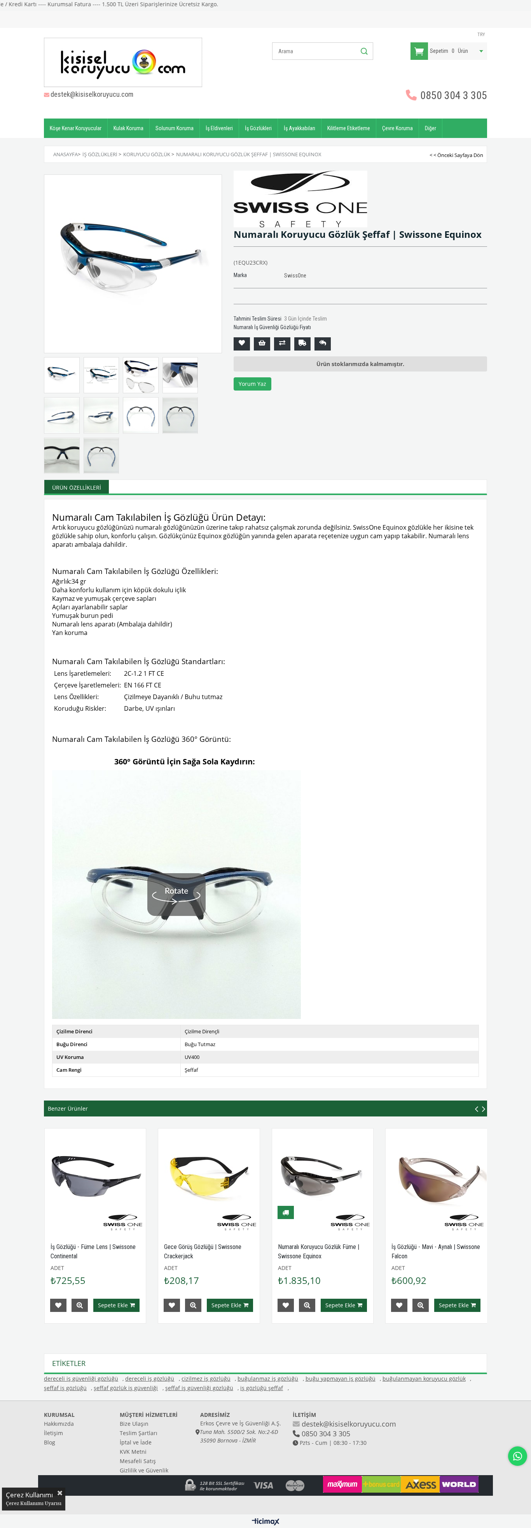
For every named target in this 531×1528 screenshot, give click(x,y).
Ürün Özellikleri (76, 487)
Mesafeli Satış (138, 1461)
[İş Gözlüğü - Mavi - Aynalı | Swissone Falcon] (436, 1179)
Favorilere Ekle (58, 1305)
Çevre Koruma (397, 128)
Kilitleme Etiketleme (348, 128)
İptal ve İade (136, 1442)
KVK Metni (133, 1451)
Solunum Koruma (174, 128)
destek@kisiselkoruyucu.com (92, 94)
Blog (49, 1442)
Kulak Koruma (128, 128)
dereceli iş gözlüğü (149, 1378)
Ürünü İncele (80, 1305)
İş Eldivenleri (219, 128)
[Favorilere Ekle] (242, 344)
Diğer (430, 128)
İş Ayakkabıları (299, 128)
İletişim (53, 1433)
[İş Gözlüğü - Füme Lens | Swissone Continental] (95, 1179)
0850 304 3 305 (452, 95)
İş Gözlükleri (258, 128)
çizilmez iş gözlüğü (206, 1378)
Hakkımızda (59, 1423)
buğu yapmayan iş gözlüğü (341, 1378)
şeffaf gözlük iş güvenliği (126, 1388)
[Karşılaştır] (282, 344)
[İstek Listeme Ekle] (262, 344)
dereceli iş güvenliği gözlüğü (81, 1378)
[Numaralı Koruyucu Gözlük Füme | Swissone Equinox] (323, 1179)
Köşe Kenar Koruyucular (75, 128)
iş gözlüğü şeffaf (261, 1388)
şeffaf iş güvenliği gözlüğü (199, 1388)
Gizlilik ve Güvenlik (144, 1470)
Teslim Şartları (138, 1433)
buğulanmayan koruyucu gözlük (424, 1378)
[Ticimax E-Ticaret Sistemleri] (265, 1522)
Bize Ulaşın (134, 1423)
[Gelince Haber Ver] (322, 344)
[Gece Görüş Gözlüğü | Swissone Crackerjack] (209, 1179)
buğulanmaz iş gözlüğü (268, 1378)
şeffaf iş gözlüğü (65, 1388)
